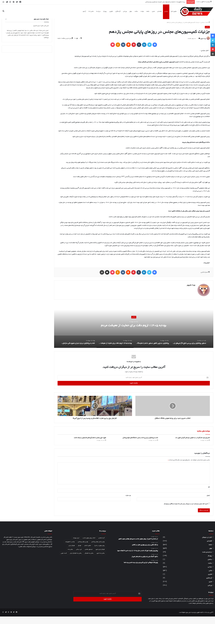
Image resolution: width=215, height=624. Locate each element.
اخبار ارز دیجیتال (207, 537)
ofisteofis (27, 537)
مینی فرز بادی (45, 25)
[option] (133, 325)
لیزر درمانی (79, 549)
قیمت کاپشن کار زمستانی (31, 544)
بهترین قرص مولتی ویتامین (98, 541)
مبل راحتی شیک (43, 30)
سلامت (136, 11)
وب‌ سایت (128, 495)
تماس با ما (91, 11)
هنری (153, 11)
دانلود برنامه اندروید (35, 35)
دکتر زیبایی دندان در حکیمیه (44, 537)
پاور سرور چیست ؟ (18, 537)
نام (209, 487)
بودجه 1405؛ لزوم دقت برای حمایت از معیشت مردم (133, 325)
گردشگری (117, 11)
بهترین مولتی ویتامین (83, 541)
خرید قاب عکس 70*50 (31, 30)
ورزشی (125, 11)
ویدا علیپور (203, 38)
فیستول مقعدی (88, 549)
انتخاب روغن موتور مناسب (88, 538)
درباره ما (98, 11)
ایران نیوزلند (76, 538)
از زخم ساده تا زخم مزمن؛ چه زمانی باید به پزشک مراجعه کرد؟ (168, 2)
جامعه (147, 11)
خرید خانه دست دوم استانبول (35, 33)
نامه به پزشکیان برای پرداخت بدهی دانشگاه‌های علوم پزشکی (140, 438)
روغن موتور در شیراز (99, 545)
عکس (210, 570)
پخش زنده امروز (101, 553)
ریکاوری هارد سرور (44, 544)
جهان (130, 11)
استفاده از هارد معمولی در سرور (27, 539)
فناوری (111, 11)
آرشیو (84, 11)
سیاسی (166, 11)
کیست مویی (64, 553)
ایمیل (208, 495)
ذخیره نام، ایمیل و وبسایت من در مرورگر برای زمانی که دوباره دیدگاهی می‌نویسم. (186, 504)
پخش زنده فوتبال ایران (76, 553)
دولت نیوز (23, 33)
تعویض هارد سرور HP (28, 542)
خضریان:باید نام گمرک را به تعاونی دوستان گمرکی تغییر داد (192, 438)
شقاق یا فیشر (87, 545)
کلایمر (14, 30)
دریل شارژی (36, 25)
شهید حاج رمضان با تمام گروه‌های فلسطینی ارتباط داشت (90, 438)
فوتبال (79, 545)
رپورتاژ (105, 11)
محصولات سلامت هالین (25, 546)
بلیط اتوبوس (20, 30)
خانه (207, 22)
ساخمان (210, 559)
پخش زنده (70, 549)
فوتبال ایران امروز (100, 549)
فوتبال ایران (72, 545)
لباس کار (33, 537)
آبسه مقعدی (101, 538)
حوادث (142, 11)
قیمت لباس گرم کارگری (17, 544)
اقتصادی (159, 11)
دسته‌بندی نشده (207, 552)
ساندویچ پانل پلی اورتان (13, 33)
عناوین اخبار (174, 11)
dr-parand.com (23, 35)
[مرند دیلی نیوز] (196, 11)
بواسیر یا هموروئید (70, 541)
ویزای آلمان (45, 35)
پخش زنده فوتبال (89, 553)
